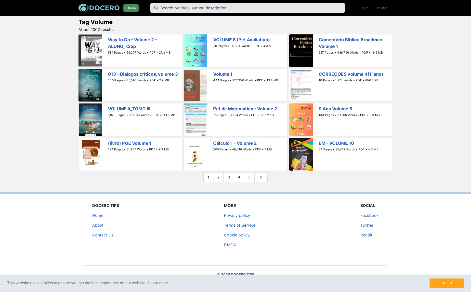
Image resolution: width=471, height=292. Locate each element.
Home (131, 8)
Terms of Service (239, 225)
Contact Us (102, 235)
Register (381, 8)
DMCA (230, 244)
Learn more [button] (158, 283)
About (98, 225)
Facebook (369, 215)
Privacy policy (237, 215)
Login (364, 8)
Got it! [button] (447, 283)
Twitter (366, 225)
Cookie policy (237, 235)
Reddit (366, 235)
